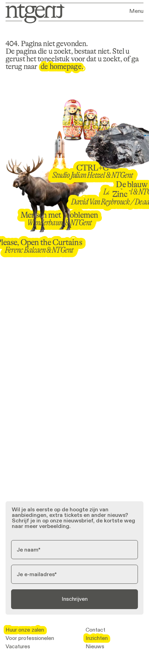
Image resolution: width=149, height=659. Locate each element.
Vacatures (18, 646)
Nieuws (95, 646)
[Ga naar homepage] (33, 13)
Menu (136, 11)
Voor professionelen (30, 638)
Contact (95, 630)
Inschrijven (75, 599)
